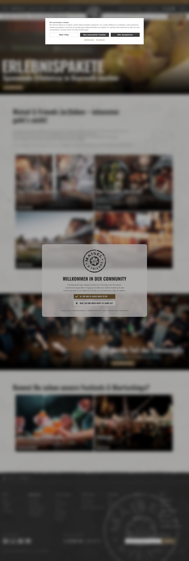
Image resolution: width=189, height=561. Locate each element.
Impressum (100, 40)
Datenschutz (89, 40)
